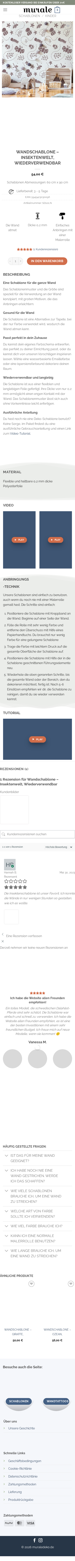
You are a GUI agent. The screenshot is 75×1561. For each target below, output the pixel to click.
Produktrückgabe (20, 1500)
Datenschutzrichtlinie (23, 1476)
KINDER (50, 16)
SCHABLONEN (29, 16)
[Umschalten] (6, 1156)
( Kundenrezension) (45, 249)
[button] (5, 9)
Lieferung (15, 1492)
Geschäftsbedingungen (24, 1461)
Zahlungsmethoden (22, 1484)
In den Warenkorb (47, 261)
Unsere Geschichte (21, 1428)
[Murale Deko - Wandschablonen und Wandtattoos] (37, 9)
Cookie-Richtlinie (20, 1468)
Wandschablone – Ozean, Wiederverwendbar (57, 1333)
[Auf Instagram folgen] (40, 1540)
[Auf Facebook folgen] (34, 1540)
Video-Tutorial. (20, 433)
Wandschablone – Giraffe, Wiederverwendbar (18, 1333)
